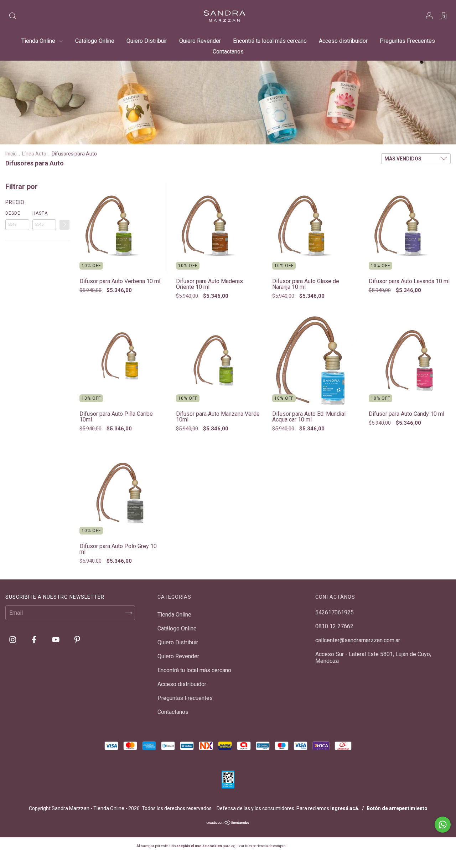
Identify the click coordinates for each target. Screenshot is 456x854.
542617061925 (334, 612)
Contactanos (228, 51)
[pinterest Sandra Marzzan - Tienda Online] (77, 639)
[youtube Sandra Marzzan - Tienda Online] (56, 639)
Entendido (306, 845)
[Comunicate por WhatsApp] (443, 825)
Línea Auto (34, 154)
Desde (12, 213)
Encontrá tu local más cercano (270, 40)
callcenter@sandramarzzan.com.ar (357, 640)
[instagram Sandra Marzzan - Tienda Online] (13, 639)
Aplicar (64, 224)
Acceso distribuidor (343, 40)
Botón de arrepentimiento (397, 808)
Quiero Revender (200, 40)
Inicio (11, 154)
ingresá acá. (344, 808)
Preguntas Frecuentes (407, 40)
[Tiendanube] (228, 823)
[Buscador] (12, 16)
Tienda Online (39, 40)
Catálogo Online (94, 40)
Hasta (40, 213)
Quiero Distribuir (146, 40)
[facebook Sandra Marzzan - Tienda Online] (35, 639)
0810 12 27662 (334, 626)
